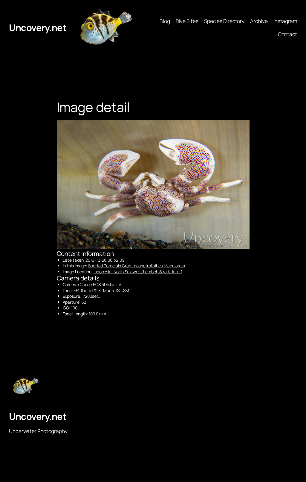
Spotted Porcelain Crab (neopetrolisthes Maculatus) (136, 265)
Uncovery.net (37, 27)
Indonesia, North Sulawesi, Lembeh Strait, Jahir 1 (138, 271)
